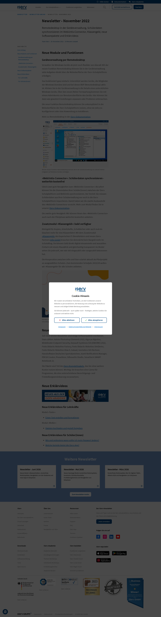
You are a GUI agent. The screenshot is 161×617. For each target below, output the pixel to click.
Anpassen (62, 327)
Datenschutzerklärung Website (80, 327)
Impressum (98, 327)
